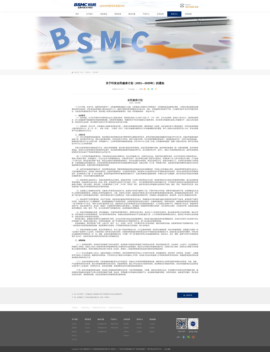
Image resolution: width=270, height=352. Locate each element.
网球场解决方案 (102, 327)
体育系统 (126, 327)
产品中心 (146, 14)
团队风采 (74, 331)
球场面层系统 (114, 327)
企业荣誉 (87, 331)
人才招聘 (152, 324)
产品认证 (87, 327)
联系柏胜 (188, 14)
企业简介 (74, 324)
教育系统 (126, 324)
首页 (77, 14)
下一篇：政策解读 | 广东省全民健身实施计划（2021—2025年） (91, 297)
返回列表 (189, 295)
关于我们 (89, 14)
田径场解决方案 (102, 324)
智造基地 (103, 14)
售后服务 (152, 327)
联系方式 (152, 331)
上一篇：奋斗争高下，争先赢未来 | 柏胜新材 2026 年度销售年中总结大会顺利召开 (97, 294)
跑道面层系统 (114, 324)
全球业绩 (160, 14)
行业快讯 (139, 331)
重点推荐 (95, 72)
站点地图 (167, 349)
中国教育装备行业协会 (98, 307)
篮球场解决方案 (102, 331)
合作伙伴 (74, 339)
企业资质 (87, 324)
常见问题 (139, 327)
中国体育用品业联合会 (115, 307)
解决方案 (132, 14)
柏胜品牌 (74, 327)
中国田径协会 (85, 307)
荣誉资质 (117, 14)
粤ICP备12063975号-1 (154, 349)
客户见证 (74, 335)
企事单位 (126, 331)
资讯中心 (174, 14)
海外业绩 (126, 335)
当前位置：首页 (78, 72)
